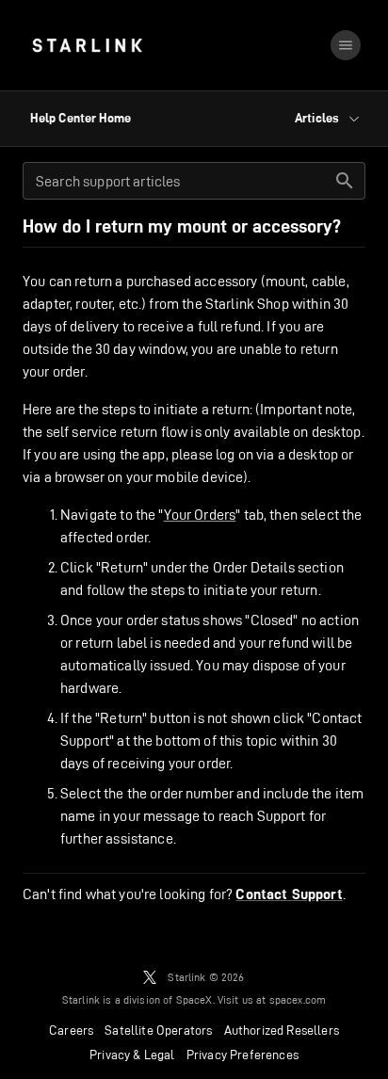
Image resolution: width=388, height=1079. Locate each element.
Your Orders (200, 515)
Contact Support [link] (288, 894)
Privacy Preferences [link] (242, 1054)
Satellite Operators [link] (158, 1030)
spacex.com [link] (298, 999)
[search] (345, 181)
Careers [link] (71, 1030)
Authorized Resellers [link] (281, 1030)
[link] (87, 45)
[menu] (346, 45)
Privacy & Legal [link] (132, 1054)
